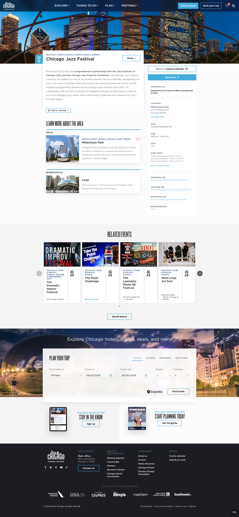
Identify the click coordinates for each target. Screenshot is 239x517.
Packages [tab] (165, 358)
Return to (170, 68)
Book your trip (211, 5)
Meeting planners (115, 458)
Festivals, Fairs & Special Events (64, 55)
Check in (89, 369)
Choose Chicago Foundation (146, 472)
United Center (92, 299)
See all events (119, 316)
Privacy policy (146, 506)
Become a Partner (116, 469)
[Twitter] (51, 467)
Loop (85, 180)
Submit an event (177, 460)
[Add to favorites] (138, 139)
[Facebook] (45, 467)
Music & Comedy (91, 55)
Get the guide (169, 423)
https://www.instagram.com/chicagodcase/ (168, 199)
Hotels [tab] (137, 358)
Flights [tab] (150, 358)
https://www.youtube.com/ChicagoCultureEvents (171, 190)
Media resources (146, 463)
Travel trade (113, 462)
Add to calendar (59, 110)
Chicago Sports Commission (114, 475)
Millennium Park (93, 142)
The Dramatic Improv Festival (53, 287)
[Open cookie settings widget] (234, 512)
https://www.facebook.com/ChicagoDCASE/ (169, 180)
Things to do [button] (86, 5)
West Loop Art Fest (168, 279)
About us (142, 456)
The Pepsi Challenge (92, 279)
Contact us (89, 468)
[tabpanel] (119, 381)
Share (130, 58)
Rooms (159, 369)
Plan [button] (109, 5)
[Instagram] (56, 467)
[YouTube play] (61, 467)
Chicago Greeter (146, 467)
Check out (125, 369)
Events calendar (177, 456)
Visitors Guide (188, 5)
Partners (111, 466)
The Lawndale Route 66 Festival (129, 282)
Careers (142, 460)
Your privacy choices (163, 506)
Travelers (178, 369)
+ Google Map (157, 117)
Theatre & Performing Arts (55, 277)
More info (170, 77)
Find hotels (178, 391)
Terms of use (180, 506)
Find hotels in (56, 369)
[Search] (233, 6)
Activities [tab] (181, 358)
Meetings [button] (128, 5)
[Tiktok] (66, 467)
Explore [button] (61, 5)
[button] (119, 306)
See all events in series (160, 166)
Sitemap (192, 506)
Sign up (91, 423)
